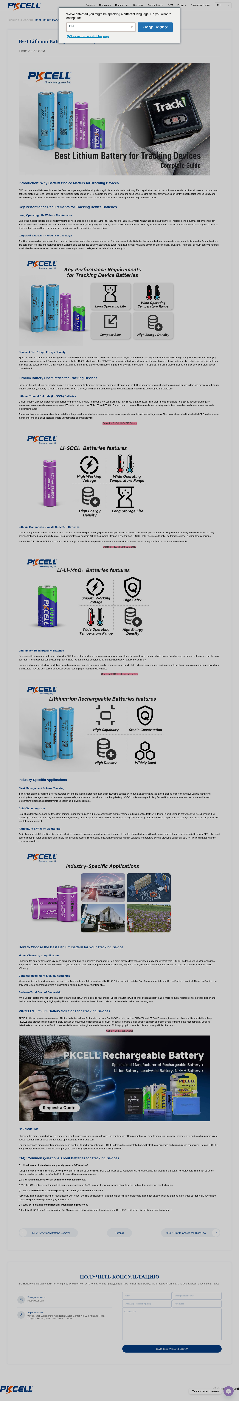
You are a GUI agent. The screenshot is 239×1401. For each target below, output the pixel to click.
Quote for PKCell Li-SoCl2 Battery (120, 423)
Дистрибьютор (155, 5)
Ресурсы (181, 5)
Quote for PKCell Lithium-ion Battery (119, 674)
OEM (170, 5)
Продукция (105, 5)
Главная (90, 5)
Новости (27, 20)
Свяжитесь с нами (200, 5)
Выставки (138, 5)
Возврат (119, 1233)
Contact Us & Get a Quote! (119, 1031)
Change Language (155, 27)
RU (219, 5)
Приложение (122, 5)
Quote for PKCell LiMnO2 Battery (119, 547)
